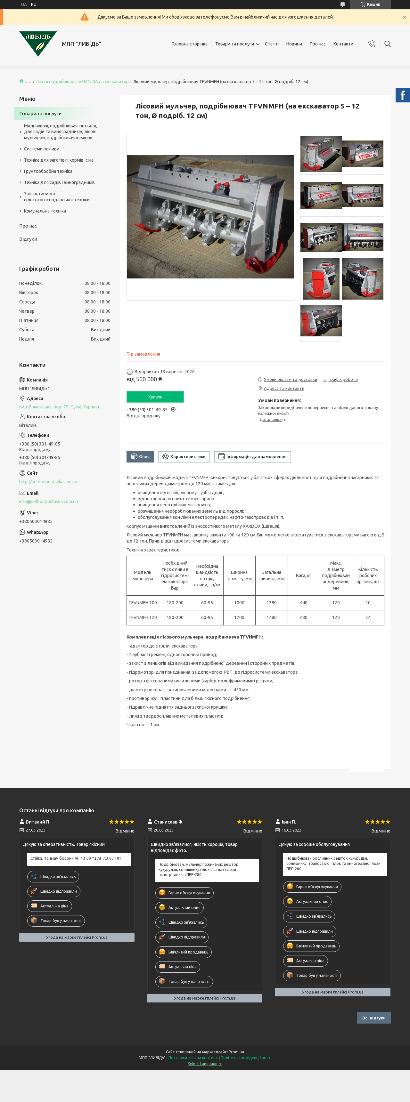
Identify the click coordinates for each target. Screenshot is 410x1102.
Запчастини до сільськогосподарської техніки (57, 196)
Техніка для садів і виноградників (59, 182)
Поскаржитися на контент (193, 1058)
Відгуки (28, 239)
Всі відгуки (374, 1018)
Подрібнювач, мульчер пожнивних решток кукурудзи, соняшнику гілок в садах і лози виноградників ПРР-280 (198, 869)
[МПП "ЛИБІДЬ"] (38, 44)
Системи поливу (41, 148)
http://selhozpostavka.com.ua (48, 481)
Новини (294, 43)
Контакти (343, 43)
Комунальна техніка (45, 210)
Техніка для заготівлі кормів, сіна (59, 160)
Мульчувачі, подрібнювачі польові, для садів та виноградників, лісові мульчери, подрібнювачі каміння (60, 132)
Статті (272, 43)
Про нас (318, 43)
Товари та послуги (234, 43)
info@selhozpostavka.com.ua (48, 501)
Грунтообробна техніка (48, 171)
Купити (155, 396)
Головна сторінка (190, 43)
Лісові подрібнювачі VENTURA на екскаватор (82, 81)
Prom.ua (236, 1052)
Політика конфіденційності (246, 1058)
